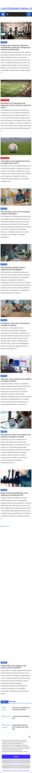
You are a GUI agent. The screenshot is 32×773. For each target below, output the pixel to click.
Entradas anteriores (5, 702)
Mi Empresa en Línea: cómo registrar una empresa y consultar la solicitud (16, 436)
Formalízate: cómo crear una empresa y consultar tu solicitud (15, 324)
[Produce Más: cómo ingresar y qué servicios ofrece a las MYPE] (16, 592)
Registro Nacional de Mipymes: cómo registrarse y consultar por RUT (14, 494)
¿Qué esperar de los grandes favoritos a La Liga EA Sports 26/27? (15, 162)
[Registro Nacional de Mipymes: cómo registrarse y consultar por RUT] (16, 478)
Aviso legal (27, 770)
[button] (29, 737)
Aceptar (16, 756)
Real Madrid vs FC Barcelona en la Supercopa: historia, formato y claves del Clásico (16, 105)
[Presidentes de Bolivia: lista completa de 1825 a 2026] (6, 726)
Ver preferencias (16, 766)
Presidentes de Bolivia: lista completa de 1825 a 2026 (20, 727)
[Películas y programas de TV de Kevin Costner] (6, 709)
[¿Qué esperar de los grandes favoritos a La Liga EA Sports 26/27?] (16, 146)
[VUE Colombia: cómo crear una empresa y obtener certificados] (16, 197)
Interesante (5, 100)
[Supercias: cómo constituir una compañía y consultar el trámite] (16, 364)
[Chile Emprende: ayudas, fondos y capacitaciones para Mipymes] (16, 252)
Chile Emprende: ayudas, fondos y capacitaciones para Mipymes (13, 268)
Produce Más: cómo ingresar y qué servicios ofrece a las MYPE (13, 667)
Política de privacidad (18, 770)
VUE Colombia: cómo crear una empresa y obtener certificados (15, 213)
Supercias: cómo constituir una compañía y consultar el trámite (16, 380)
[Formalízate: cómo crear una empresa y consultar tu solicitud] (16, 308)
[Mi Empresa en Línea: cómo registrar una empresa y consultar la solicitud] (16, 420)
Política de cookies (7, 770)
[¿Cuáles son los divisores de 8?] (6, 717)
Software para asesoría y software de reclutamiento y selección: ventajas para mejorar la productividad (15, 47)
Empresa (4, 42)
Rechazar (16, 761)
